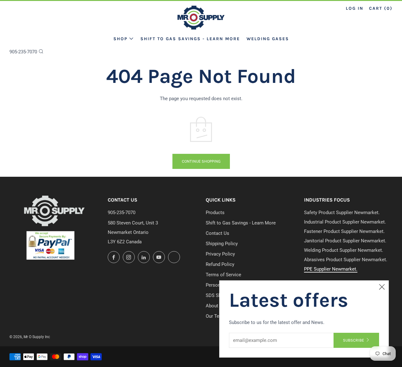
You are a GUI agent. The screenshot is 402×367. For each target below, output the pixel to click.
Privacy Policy (220, 254)
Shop (120, 38)
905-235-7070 (23, 52)
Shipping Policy (222, 243)
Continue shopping (201, 161)
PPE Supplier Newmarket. (330, 269)
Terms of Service (223, 275)
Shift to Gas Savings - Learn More (190, 38)
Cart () (381, 8)
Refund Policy (220, 264)
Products (215, 212)
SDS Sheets (218, 295)
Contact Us (217, 233)
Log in (354, 8)
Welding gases (268, 38)
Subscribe (353, 340)
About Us (215, 306)
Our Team (216, 316)
